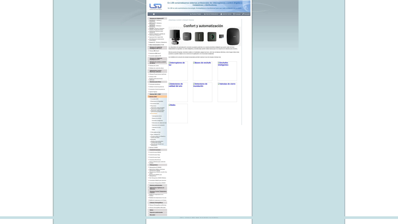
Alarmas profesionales (156, 185)
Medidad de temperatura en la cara (157, 197)
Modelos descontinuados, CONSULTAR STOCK (157, 142)
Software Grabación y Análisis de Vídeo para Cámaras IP (157, 34)
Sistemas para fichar (155, 81)
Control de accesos (155, 149)
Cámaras (154, 50)
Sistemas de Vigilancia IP (156, 18)
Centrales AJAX (154, 99)
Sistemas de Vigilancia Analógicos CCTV (156, 59)
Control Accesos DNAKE (155, 152)
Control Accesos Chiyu (154, 154)
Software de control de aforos (156, 68)
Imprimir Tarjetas (153, 91)
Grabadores (155, 53)
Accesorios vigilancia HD (155, 55)
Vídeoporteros (154, 165)
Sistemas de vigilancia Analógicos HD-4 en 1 (156, 48)
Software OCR (152, 76)
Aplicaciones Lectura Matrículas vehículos (155, 71)
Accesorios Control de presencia (157, 89)
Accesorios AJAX (155, 103)
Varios (151, 210)
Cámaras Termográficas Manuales (157, 207)
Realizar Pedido (196, 14)
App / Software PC (155, 134)
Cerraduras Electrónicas (155, 159)
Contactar (238, 14)
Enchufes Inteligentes (157, 120)
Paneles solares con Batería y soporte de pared (158, 137)
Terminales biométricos (154, 84)
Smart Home (188, 20)
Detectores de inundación (158, 125)
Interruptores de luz (157, 116)
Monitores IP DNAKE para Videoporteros (155, 175)
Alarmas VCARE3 (153, 147)
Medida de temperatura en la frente (157, 200)
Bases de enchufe (156, 118)
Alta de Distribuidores (212, 14)
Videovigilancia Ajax (155, 132)
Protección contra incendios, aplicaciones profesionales (158, 111)
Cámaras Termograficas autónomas (157, 205)
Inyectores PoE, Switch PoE (156, 37)
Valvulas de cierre (156, 127)
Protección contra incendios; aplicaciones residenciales (158, 108)
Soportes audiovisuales (156, 212)
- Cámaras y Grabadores (158, 42)
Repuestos (153, 105)
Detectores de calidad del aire (159, 122)
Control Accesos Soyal (154, 157)
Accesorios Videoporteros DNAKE (157, 182)
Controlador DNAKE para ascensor (157, 180)
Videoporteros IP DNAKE (155, 167)
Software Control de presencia (156, 86)
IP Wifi (156, 44)
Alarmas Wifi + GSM (155, 94)
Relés (153, 129)
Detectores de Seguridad (157, 101)
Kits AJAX (153, 139)
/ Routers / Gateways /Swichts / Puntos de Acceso (156, 29)
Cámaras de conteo (154, 65)
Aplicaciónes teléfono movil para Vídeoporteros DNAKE (157, 170)
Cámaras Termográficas (156, 202)
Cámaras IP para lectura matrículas (157, 74)
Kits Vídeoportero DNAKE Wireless (157, 177)
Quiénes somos (227, 14)
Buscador (247, 14)
